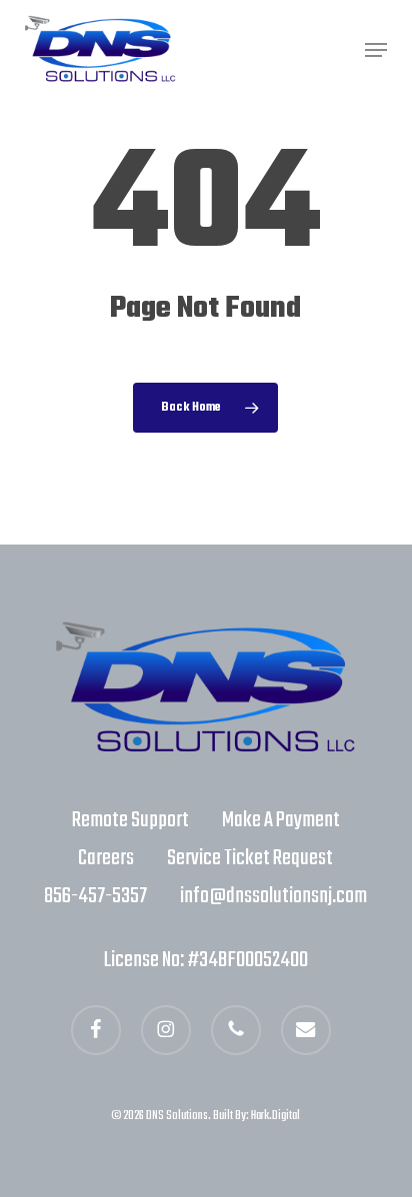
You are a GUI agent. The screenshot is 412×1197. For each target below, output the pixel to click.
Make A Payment (281, 820)
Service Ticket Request (250, 858)
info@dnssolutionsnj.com (273, 896)
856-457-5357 (95, 896)
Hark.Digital (275, 1116)
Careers (106, 858)
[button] (376, 50)
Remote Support (130, 820)
